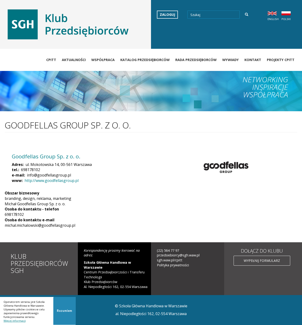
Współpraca (103, 60)
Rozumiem (64, 310)
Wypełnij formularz (262, 260)
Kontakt (252, 60)
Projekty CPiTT (280, 60)
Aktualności (74, 60)
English (273, 19)
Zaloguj (167, 14)
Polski (286, 19)
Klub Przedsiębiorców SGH (39, 263)
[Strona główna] (81, 24)
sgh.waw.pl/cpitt (169, 260)
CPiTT (51, 60)
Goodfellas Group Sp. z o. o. (46, 156)
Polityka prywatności (173, 265)
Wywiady (230, 60)
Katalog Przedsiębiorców (145, 60)
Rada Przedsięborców (196, 60)
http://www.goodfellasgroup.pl (52, 180)
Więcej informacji (15, 320)
